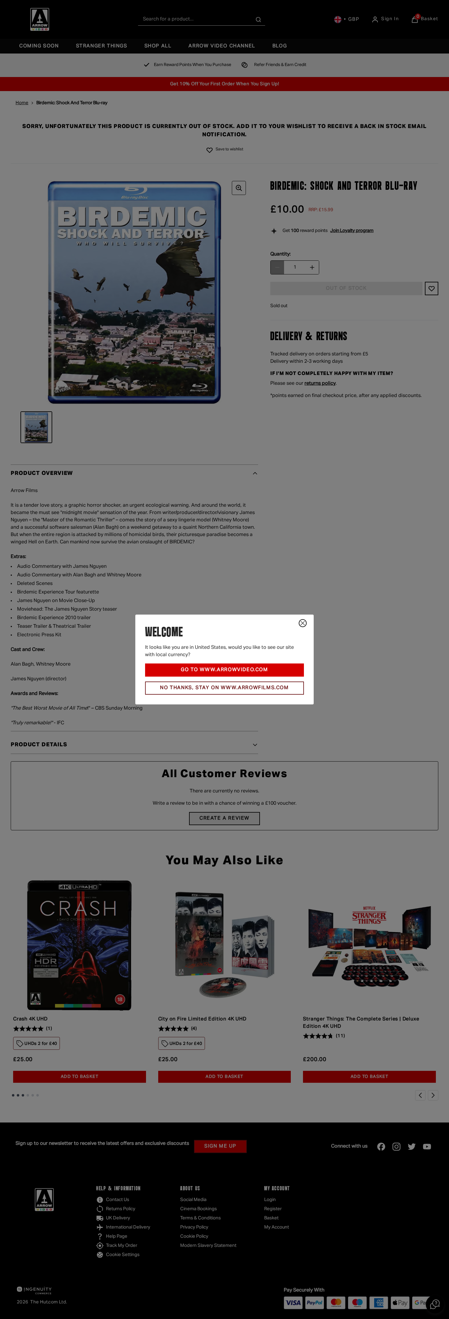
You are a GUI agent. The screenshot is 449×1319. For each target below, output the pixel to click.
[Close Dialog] (302, 623)
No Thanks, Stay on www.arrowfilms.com (224, 687)
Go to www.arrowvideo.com (224, 669)
